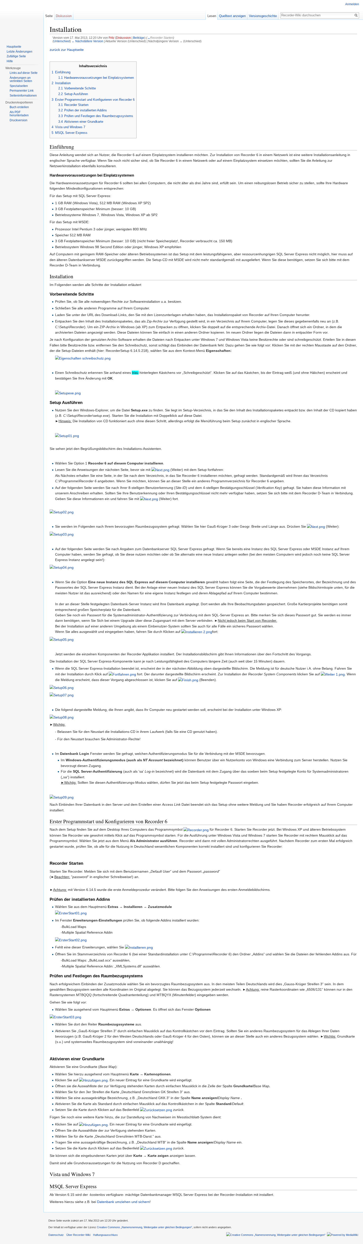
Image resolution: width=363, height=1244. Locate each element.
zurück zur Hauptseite (67, 50)
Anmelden (352, 4)
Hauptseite (14, 46)
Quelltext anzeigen (232, 16)
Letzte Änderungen (19, 51)
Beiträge (138, 37)
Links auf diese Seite (24, 73)
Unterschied (62, 41)
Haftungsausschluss (105, 1234)
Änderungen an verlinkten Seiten (21, 79)
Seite (49, 16)
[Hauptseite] (21, 20)
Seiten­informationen (23, 95)
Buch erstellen (19, 107)
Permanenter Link (22, 90)
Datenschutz (56, 1234)
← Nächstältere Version (87, 41)
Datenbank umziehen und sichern (123, 1202)
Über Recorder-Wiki (78, 1234)
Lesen (211, 16)
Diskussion (123, 37)
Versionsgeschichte (263, 16)
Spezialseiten (19, 86)
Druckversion (18, 120)
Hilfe (10, 61)
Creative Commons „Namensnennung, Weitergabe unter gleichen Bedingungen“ (144, 1227)
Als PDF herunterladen (19, 113)
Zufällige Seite (16, 56)
